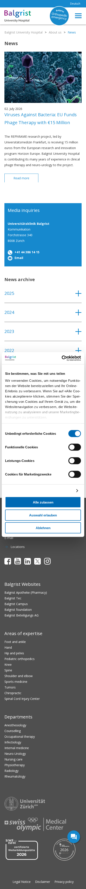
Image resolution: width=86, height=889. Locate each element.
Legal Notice (22, 882)
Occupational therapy (19, 736)
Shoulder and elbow (18, 676)
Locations (18, 547)
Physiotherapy (14, 765)
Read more (21, 178)
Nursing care (13, 759)
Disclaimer (42, 882)
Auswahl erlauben (43, 515)
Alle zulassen (43, 502)
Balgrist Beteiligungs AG (21, 615)
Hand (8, 647)
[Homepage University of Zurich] (24, 804)
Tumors (10, 687)
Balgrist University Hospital (23, 32)
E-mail (8, 538)
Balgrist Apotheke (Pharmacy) (25, 592)
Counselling (12, 731)
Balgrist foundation (18, 609)
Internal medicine (16, 748)
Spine (8, 670)
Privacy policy (64, 882)
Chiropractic (12, 693)
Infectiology (12, 742)
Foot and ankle (15, 642)
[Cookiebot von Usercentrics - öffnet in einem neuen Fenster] (62, 358)
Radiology (11, 771)
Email (19, 258)
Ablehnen (43, 528)
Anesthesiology (15, 725)
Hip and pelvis (14, 653)
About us (55, 32)
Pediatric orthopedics (19, 659)
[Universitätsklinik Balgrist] (10, 16)
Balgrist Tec (12, 598)
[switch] (74, 447)
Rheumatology (14, 776)
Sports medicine (15, 682)
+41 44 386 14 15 (27, 252)
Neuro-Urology (15, 754)
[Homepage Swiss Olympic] (35, 824)
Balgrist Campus (16, 604)
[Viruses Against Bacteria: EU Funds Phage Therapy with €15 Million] (43, 102)
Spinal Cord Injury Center (22, 699)
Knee (8, 664)
